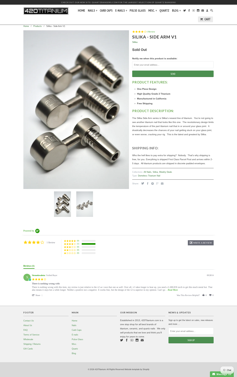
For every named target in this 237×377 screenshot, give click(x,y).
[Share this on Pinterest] (152, 183)
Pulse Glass (138, 11)
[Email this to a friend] (161, 183)
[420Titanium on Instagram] (198, 11)
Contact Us (28, 320)
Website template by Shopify (136, 369)
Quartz (164, 11)
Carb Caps (106, 11)
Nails (92, 10)
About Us (27, 325)
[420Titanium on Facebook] (189, 11)
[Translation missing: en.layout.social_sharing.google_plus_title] (156, 183)
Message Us (223, 374)
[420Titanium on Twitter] (184, 11)
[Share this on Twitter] (142, 183)
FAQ (25, 330)
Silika (135, 42)
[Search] (211, 11)
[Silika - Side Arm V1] (76, 109)
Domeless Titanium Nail (149, 175)
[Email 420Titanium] (202, 11)
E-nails (121, 10)
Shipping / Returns (32, 344)
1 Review (151, 31)
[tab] (29, 267)
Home (81, 11)
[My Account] (207, 11)
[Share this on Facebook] (147, 183)
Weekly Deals (165, 172)
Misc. (152, 10)
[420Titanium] (46, 11)
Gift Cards (28, 349)
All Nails (147, 172)
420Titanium (100, 369)
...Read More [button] (172, 290)
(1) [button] (78, 244)
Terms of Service (31, 335)
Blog (176, 10)
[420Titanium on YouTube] (193, 11)
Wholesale (28, 339)
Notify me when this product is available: (154, 58)
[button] (201, 242)
